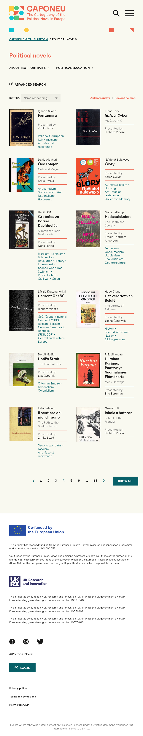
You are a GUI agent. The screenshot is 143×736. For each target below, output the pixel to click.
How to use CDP (19, 704)
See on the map (125, 98)
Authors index (100, 98)
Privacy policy (18, 688)
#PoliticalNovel (21, 654)
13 (95, 480)
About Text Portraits (27, 67)
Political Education (73, 67)
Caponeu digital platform (28, 39)
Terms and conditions (22, 696)
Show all (125, 481)
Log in (25, 668)
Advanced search (30, 84)
